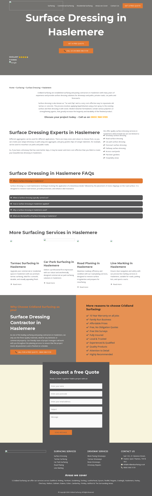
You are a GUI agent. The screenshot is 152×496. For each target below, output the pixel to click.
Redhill (106, 480)
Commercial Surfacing (66, 6)
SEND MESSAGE (61, 432)
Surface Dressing (33, 87)
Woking (60, 480)
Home (11, 87)
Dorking (84, 480)
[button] (76, 60)
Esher (68, 483)
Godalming (76, 480)
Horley (137, 480)
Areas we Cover (101, 6)
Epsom (100, 480)
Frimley (83, 483)
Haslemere (129, 480)
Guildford (53, 480)
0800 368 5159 (99, 117)
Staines (63, 483)
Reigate (113, 480)
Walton (49, 483)
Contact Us (115, 6)
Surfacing (51, 6)
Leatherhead (92, 480)
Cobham (56, 483)
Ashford (90, 483)
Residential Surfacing (85, 6)
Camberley (76, 483)
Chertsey (42, 483)
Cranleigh (120, 480)
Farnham (67, 480)
